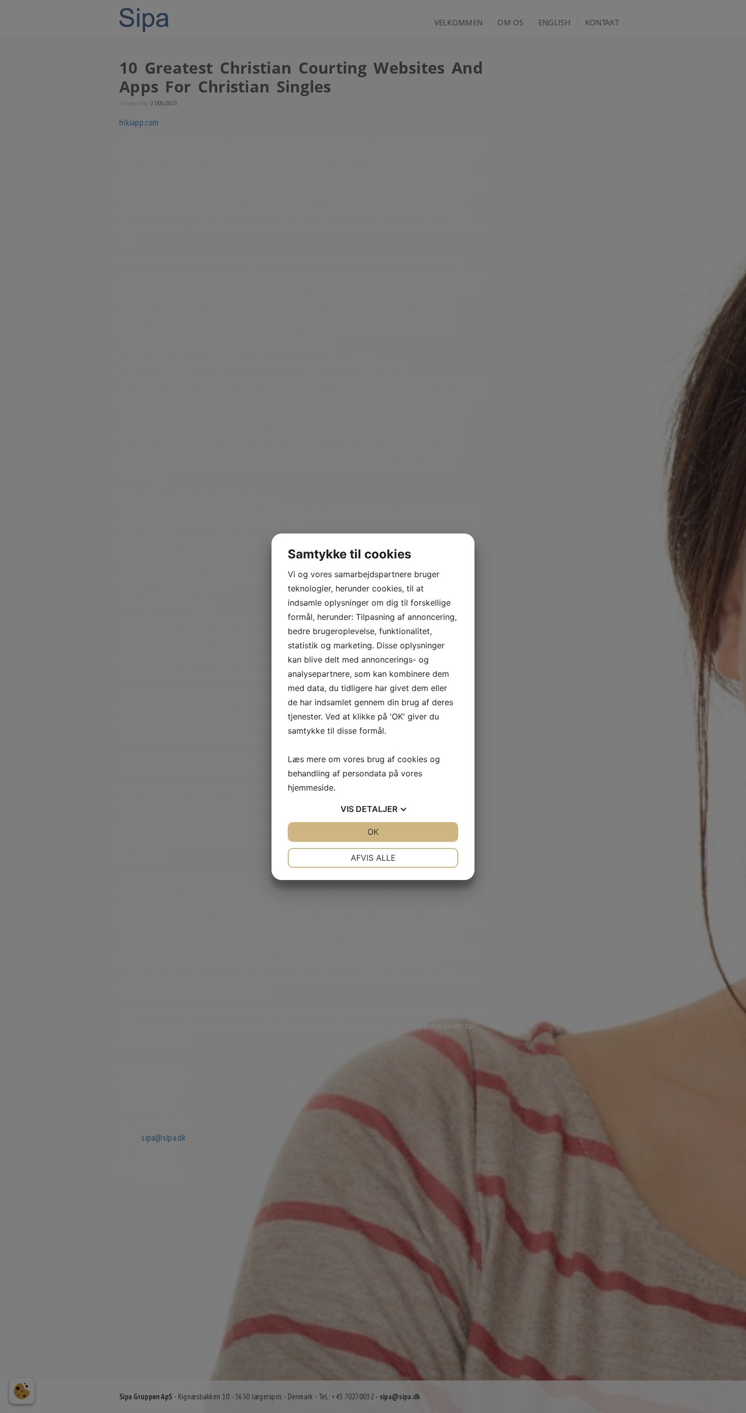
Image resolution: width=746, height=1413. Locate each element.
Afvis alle (373, 858)
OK (373, 832)
